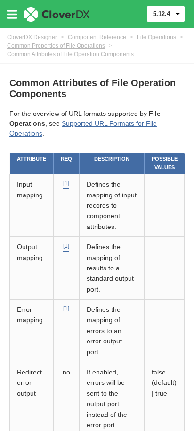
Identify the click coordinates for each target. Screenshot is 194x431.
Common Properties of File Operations (56, 45)
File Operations (156, 37)
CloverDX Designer (32, 37)
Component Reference (97, 37)
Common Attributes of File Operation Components (70, 54)
